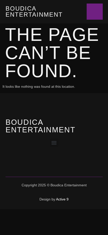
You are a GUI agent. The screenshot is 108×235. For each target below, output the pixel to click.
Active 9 (62, 199)
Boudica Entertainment (34, 11)
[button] (54, 143)
